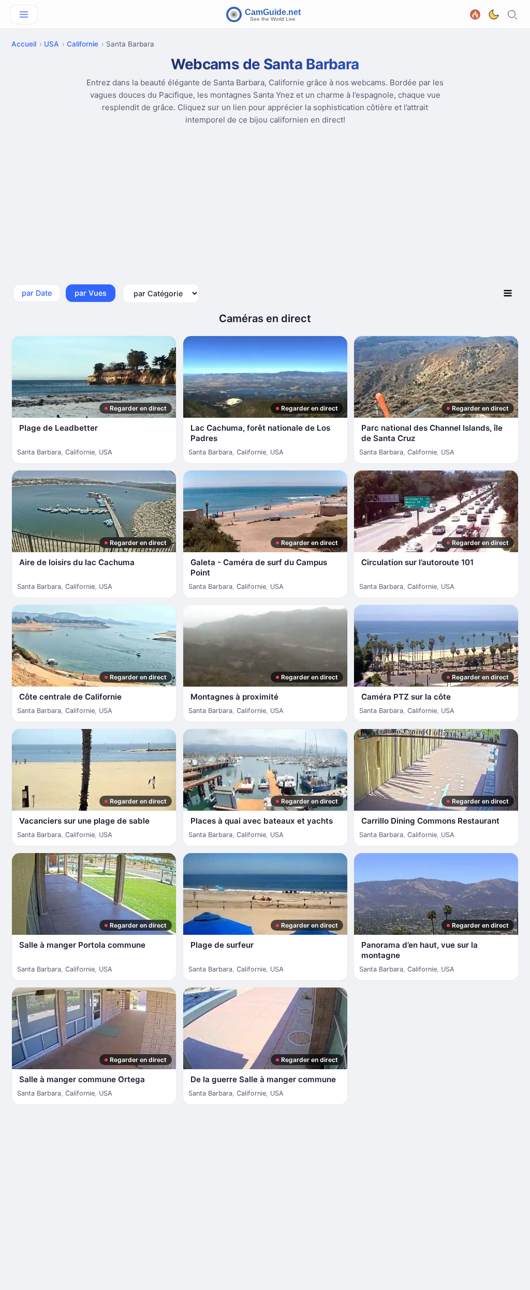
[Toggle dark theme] (494, 14)
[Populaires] (475, 14)
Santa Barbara (39, 452)
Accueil (23, 44)
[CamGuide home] (265, 14)
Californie (82, 44)
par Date (37, 293)
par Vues (91, 293)
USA (51, 44)
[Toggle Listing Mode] (508, 293)
